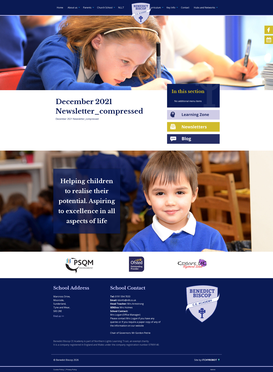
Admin (212, 369)
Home (60, 7)
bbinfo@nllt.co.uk (127, 300)
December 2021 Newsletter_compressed (77, 118)
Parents (87, 7)
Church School (104, 7)
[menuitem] (59, 7)
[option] (81, 265)
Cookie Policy (58, 369)
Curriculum (155, 7)
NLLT (121, 7)
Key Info (171, 7)
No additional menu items (188, 101)
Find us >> (58, 316)
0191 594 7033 (122, 296)
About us (72, 7)
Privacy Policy (71, 369)
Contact (185, 7)
